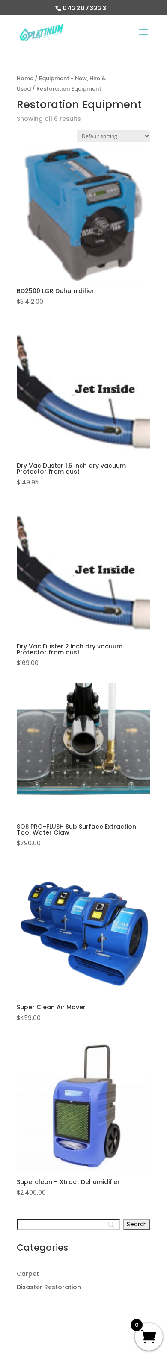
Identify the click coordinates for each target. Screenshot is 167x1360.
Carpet (28, 1273)
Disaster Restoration (49, 1287)
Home (25, 78)
